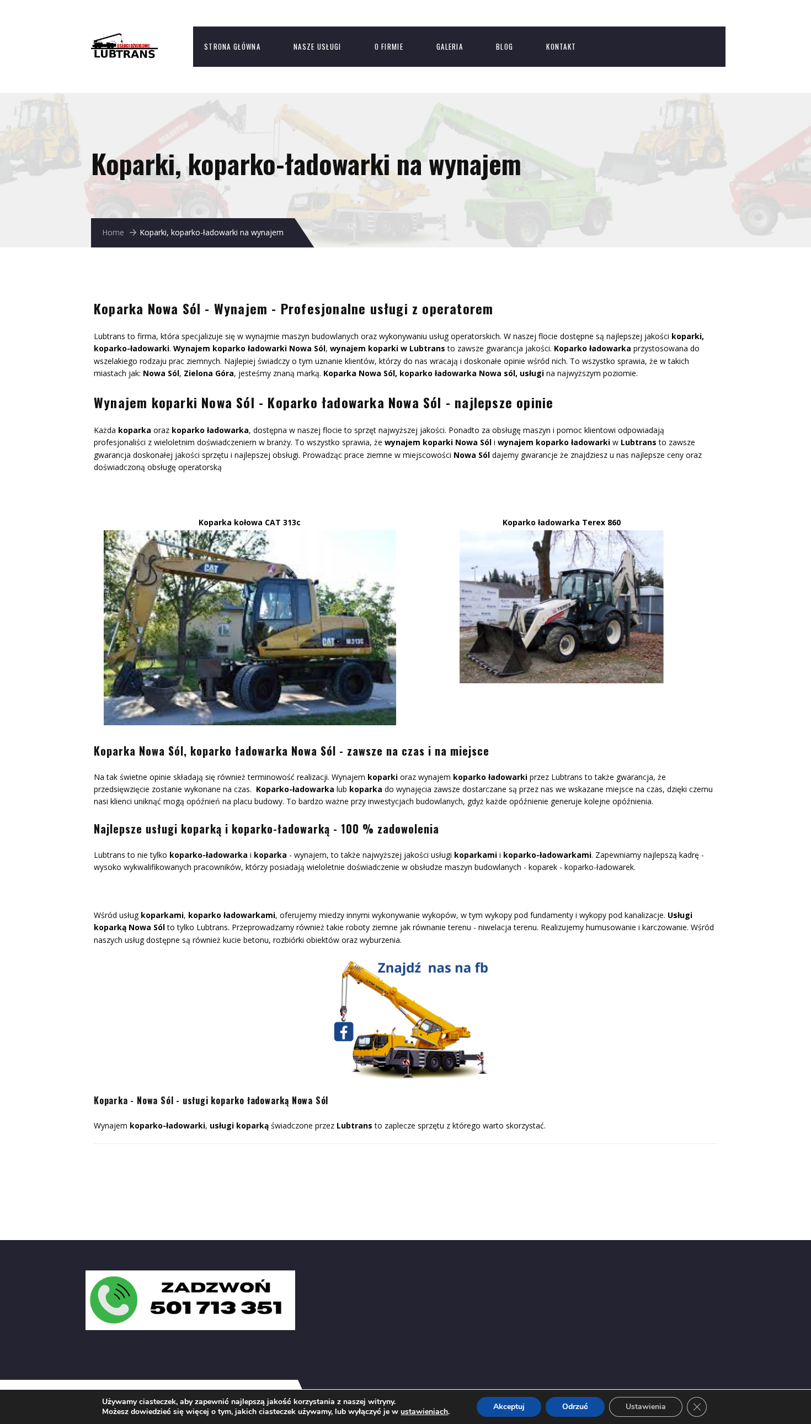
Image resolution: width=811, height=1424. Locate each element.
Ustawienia (646, 1406)
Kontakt (561, 46)
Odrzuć (575, 1406)
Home (113, 232)
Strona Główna (232, 46)
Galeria (449, 46)
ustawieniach (424, 1412)
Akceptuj (509, 1406)
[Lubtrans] (135, 39)
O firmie (389, 46)
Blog (504, 46)
